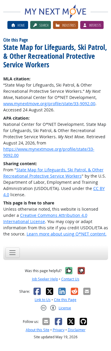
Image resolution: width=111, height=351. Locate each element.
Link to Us (43, 299)
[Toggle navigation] (12, 252)
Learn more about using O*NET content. (67, 234)
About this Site (37, 329)
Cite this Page (65, 299)
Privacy (59, 329)
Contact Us (70, 279)
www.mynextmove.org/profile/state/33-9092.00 (49, 103)
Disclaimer (77, 329)
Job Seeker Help (45, 279)
